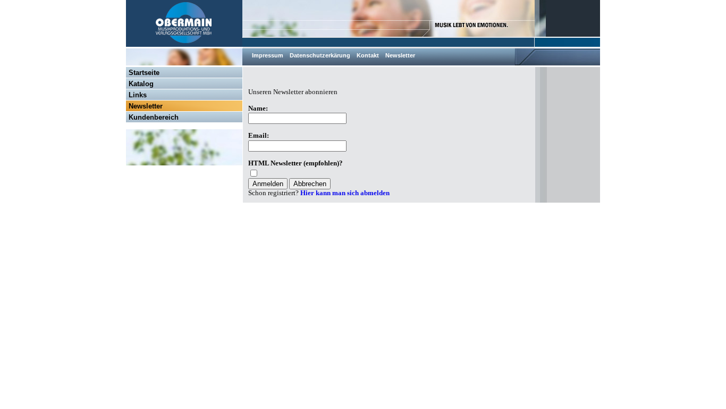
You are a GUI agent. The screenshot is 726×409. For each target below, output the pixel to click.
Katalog (141, 84)
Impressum (267, 55)
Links (138, 95)
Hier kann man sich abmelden (345, 193)
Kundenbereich (154, 117)
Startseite (144, 73)
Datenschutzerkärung (320, 55)
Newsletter (400, 55)
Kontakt (368, 55)
